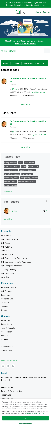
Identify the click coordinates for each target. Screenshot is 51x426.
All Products (6, 235)
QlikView (5, 250)
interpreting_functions (29, 178)
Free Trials (5, 295)
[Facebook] (13, 366)
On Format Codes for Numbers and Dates (28, 79)
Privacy (4, 335)
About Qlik (5, 320)
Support (4, 310)
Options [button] (47, 50)
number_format (10, 181)
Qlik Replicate (7, 254)
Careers (4, 339)
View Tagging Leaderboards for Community (25, 201)
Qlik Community (25, 27)
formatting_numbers (12, 174)
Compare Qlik (7, 299)
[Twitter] (3, 366)
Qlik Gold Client (7, 273)
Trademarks (6, 395)
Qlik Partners (6, 291)
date (21, 163)
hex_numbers (27, 174)
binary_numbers (10, 163)
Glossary (5, 302)
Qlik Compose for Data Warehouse (16, 262)
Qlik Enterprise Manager (11, 266)
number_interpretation (26, 181)
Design (13, 84)
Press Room (6, 324)
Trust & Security (8, 328)
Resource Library (8, 287)
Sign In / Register (42, 12)
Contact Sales (7, 350)
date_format (29, 163)
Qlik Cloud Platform (9, 239)
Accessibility (6, 332)
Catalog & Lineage (9, 269)
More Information (25, 423)
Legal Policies (7, 387)
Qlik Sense (5, 243)
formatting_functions (27, 170)
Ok (25, 418)
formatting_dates (10, 170)
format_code (33, 166)
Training (4, 306)
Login (35, 2)
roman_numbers (10, 185)
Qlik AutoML (6, 247)
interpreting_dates (11, 178)
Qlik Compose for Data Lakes (14, 258)
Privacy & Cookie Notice (11, 391)
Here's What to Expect (25, 43)
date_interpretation (11, 166)
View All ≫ (25, 104)
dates (23, 166)
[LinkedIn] (8, 366)
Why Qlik (5, 277)
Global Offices (7, 346)
